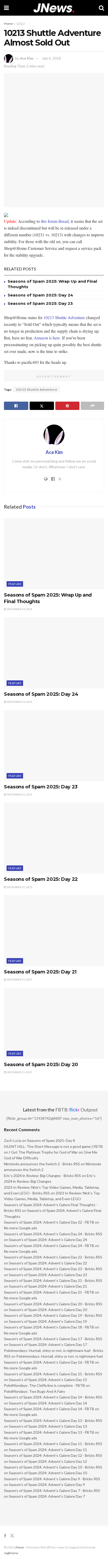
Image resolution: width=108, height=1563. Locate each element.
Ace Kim (26, 58)
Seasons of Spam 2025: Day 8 (51, 1140)
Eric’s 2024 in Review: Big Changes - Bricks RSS (42, 1175)
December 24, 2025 (19, 701)
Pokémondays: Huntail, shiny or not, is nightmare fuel (59, 1356)
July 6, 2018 (51, 58)
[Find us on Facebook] (5, 1536)
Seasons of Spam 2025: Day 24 (40, 295)
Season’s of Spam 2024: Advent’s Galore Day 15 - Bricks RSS (53, 1374)
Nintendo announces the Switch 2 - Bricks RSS (42, 1164)
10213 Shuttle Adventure (64, 317)
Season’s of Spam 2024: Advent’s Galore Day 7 (47, 1496)
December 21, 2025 (19, 979)
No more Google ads (20, 1228)
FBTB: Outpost (76, 1109)
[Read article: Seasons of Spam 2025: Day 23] (54, 745)
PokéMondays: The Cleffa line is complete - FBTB (44, 1385)
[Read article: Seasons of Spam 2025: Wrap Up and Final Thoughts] (54, 553)
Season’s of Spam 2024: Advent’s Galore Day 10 (48, 1473)
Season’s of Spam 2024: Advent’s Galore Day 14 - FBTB (49, 1409)
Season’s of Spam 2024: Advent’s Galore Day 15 (48, 1379)
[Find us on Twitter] (12, 1536)
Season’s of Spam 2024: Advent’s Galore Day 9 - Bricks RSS (52, 1479)
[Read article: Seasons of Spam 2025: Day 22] (54, 838)
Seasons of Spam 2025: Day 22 (41, 879)
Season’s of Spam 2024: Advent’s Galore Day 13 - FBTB (49, 1432)
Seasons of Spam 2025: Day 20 (41, 1064)
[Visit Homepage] (54, 7)
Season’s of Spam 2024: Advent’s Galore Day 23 (48, 1275)
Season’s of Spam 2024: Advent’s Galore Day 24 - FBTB (49, 1245)
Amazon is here (47, 337)
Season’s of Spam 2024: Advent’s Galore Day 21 (48, 1286)
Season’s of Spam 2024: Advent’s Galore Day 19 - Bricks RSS (53, 1315)
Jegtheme (11, 1553)
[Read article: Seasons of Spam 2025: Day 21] (54, 930)
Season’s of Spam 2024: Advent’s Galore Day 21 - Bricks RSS (53, 1280)
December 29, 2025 (19, 609)
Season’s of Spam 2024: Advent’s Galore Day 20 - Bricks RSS (53, 1304)
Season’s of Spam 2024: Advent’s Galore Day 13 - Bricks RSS (53, 1420)
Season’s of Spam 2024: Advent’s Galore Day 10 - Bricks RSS (53, 1467)
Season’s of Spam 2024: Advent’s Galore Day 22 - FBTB (49, 1222)
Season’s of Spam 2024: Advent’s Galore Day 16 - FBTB (49, 1362)
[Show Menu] (6, 8)
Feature (14, 584)
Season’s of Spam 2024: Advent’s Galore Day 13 (48, 1426)
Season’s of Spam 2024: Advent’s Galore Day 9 (47, 1484)
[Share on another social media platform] (92, 406)
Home (8, 24)
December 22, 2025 (19, 887)
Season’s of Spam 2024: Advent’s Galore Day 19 (48, 1321)
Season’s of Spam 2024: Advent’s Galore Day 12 (48, 1461)
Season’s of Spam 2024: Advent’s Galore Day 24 (48, 1239)
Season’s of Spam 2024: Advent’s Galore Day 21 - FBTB (49, 1292)
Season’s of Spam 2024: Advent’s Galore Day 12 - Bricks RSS (53, 1455)
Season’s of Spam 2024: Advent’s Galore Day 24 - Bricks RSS (53, 1234)
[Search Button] (101, 8)
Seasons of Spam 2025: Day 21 (40, 972)
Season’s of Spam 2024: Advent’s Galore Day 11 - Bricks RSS (53, 1443)
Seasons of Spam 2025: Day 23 (40, 303)
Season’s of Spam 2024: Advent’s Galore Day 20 (48, 1309)
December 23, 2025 (19, 794)
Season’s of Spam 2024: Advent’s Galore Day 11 (48, 1449)
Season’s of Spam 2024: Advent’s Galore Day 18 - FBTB (49, 1327)
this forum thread (55, 221)
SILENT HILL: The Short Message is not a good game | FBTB (53, 1146)
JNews (19, 1547)
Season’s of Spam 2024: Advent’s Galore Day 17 (48, 1344)
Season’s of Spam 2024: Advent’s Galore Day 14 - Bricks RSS (53, 1397)
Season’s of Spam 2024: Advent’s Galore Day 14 (48, 1403)
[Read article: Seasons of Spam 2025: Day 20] (54, 1023)
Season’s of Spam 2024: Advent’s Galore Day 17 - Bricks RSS (53, 1339)
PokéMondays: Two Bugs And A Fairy (34, 1391)
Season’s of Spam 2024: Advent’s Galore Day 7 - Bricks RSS (52, 1490)
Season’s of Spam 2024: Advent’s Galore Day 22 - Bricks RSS (53, 1257)
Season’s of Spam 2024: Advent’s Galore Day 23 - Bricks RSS (53, 1269)
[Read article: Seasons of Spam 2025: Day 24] (54, 652)
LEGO (21, 24)
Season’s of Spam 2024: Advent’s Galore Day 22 (48, 1263)
